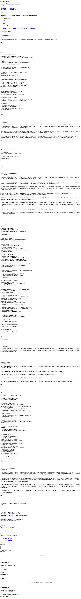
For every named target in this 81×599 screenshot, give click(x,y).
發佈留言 (2, 551)
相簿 (4, 20)
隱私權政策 (47, 582)
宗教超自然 (10, 538)
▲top (1, 542)
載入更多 (2, 544)
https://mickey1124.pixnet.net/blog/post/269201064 (10, 513)
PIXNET (31, 582)
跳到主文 (2, 12)
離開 (7, 596)
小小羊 (1, 528)
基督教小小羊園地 (8, 9)
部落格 (4, 22)
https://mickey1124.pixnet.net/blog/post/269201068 (10, 516)
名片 (4, 23)
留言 (11, 535)
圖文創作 (10, 18)
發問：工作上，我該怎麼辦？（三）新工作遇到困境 (19, 28)
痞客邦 (8, 535)
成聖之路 (10, 540)
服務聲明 (51, 582)
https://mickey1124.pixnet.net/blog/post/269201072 (10, 520)
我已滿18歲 (3, 596)
